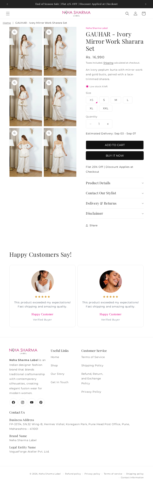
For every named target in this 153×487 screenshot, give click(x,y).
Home (7, 22)
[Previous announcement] (7, 4)
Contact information (132, 477)
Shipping (108, 62)
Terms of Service (93, 357)
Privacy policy (92, 473)
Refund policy (73, 473)
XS (91, 100)
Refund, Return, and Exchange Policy (92, 378)
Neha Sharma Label (50, 473)
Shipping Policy (92, 365)
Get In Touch (59, 382)
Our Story (58, 374)
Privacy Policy (91, 391)
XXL (105, 108)
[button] (8, 14)
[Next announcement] (146, 4)
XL (91, 108)
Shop (54, 365)
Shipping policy (135, 473)
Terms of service (113, 473)
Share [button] (94, 225)
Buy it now (115, 155)
